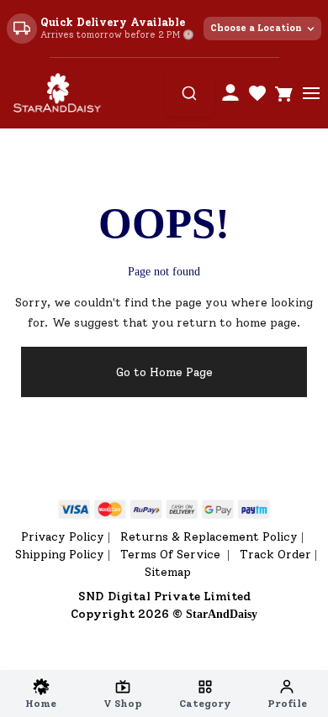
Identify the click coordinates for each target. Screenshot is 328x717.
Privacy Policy (62, 537)
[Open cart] (284, 93)
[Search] (189, 93)
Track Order (275, 554)
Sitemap (168, 572)
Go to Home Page (164, 372)
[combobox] (189, 93)
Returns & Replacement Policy (209, 537)
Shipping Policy (59, 554)
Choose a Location (256, 28)
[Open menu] (311, 93)
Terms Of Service (172, 554)
